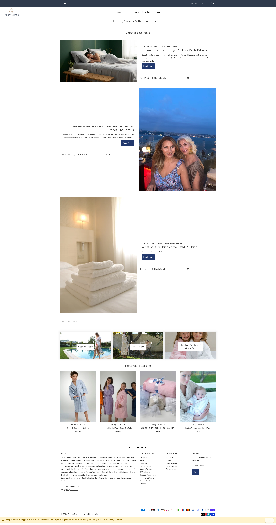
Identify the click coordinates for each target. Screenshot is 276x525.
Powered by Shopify (89, 514)
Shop (126, 12)
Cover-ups (109, 478)
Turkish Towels (91, 472)
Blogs (157, 12)
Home (118, 12)
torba (174, 47)
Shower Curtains (146, 481)
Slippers (143, 484)
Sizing (168, 460)
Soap (142, 460)
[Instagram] (133, 447)
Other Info (146, 12)
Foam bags (145, 47)
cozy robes (68, 472)
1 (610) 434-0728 (71, 489)
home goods (76, 460)
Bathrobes (89, 478)
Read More (148, 66)
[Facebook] (129, 447)
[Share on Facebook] (185, 78)
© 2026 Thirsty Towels (70, 514)
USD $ (201, 3)
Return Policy (171, 463)
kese (151, 47)
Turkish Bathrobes (109, 472)
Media (136, 12)
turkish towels (128, 126)
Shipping (169, 457)
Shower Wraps (146, 469)
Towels (98, 478)
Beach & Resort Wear (148, 475)
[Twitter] (138, 447)
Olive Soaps (158, 47)
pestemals (168, 47)
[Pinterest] (142, 447)
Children (143, 463)
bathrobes (74, 126)
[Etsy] (146, 447)
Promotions (171, 469)
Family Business (85, 126)
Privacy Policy (171, 466)
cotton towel (93, 466)
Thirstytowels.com (91, 460)
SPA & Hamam (146, 472)
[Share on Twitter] (188, 78)
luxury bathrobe (98, 126)
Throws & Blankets (147, 478)
